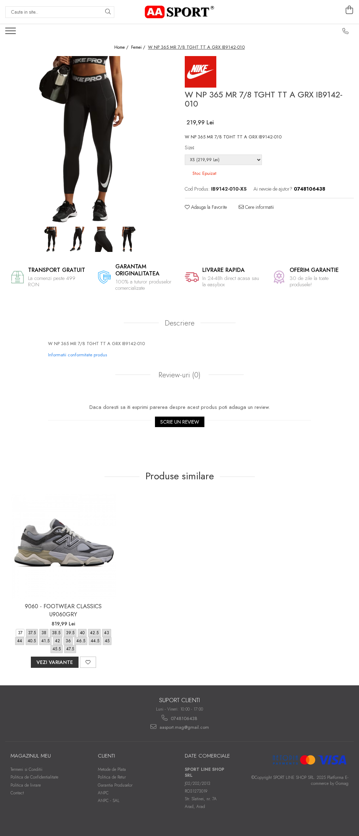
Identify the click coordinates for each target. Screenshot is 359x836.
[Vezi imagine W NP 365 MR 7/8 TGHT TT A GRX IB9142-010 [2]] (102, 239)
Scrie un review (179, 421)
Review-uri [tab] (178, 375)
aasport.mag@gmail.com (183, 727)
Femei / (139, 47)
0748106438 (183, 718)
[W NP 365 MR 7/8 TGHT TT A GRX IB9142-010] (89, 140)
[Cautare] (108, 12)
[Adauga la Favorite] (88, 662)
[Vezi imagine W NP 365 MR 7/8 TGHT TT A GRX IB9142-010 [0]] (52, 239)
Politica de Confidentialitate (34, 777)
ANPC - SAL (109, 800)
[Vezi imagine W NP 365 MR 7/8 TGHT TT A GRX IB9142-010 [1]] (77, 239)
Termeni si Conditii (26, 769)
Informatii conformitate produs (77, 354)
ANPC (103, 793)
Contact (17, 793)
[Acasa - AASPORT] (179, 12)
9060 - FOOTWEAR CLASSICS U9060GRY (63, 610)
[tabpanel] (89, 140)
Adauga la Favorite (208, 207)
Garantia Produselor (115, 785)
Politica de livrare (26, 785)
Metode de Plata (112, 769)
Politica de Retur (112, 777)
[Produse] (11, 33)
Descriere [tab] (180, 323)
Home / (122, 47)
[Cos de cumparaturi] (349, 10)
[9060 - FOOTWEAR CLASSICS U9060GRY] (63, 546)
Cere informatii (259, 207)
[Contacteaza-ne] (346, 31)
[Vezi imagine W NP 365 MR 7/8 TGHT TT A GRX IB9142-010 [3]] (127, 239)
